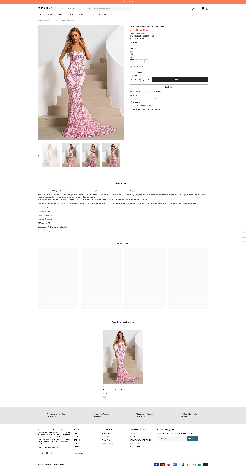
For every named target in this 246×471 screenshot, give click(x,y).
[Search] (110, 9)
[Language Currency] (207, 9)
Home (40, 21)
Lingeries (70, 9)
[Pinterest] (42, 452)
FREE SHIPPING (128, 2)
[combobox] (112, 9)
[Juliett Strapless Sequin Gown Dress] (123, 357)
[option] (81, 82)
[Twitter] (55, 452)
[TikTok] (46, 452)
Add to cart (179, 79)
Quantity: (133, 75)
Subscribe (192, 438)
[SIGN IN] (193, 9)
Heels (80, 9)
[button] (38, 155)
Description (121, 183)
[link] (58, 304)
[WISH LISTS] (198, 9)
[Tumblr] (51, 452)
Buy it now (169, 87)
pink (104, 397)
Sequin (60, 9)
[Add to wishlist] (147, 79)
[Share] (143, 79)
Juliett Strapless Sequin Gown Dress (116, 390)
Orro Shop (140, 34)
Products (47, 21)
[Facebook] (38, 452)
